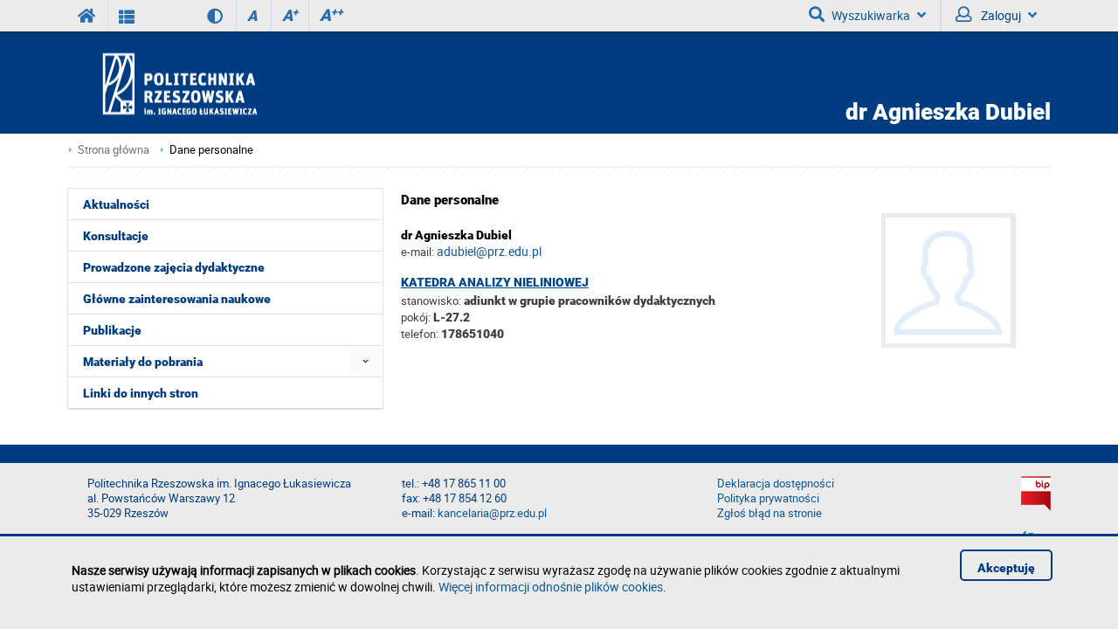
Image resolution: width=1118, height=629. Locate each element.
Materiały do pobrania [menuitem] (143, 362)
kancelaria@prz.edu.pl (492, 513)
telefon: (419, 334)
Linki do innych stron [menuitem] (140, 393)
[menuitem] (365, 361)
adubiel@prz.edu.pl (489, 251)
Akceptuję (1006, 568)
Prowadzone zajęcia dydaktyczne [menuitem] (174, 267)
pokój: (417, 317)
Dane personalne (211, 149)
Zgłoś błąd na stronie (769, 513)
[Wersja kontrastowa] (202, 15)
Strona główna (113, 149)
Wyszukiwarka (871, 15)
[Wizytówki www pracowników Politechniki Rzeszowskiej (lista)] (127, 15)
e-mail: (417, 251)
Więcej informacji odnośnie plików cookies (550, 586)
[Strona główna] (229, 83)
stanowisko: (431, 300)
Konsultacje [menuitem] (115, 236)
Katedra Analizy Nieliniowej (495, 282)
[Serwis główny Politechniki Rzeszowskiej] (87, 15)
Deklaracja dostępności (775, 483)
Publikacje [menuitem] (112, 330)
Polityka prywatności (768, 498)
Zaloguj (999, 15)
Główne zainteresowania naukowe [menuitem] (177, 299)
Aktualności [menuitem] (116, 204)
